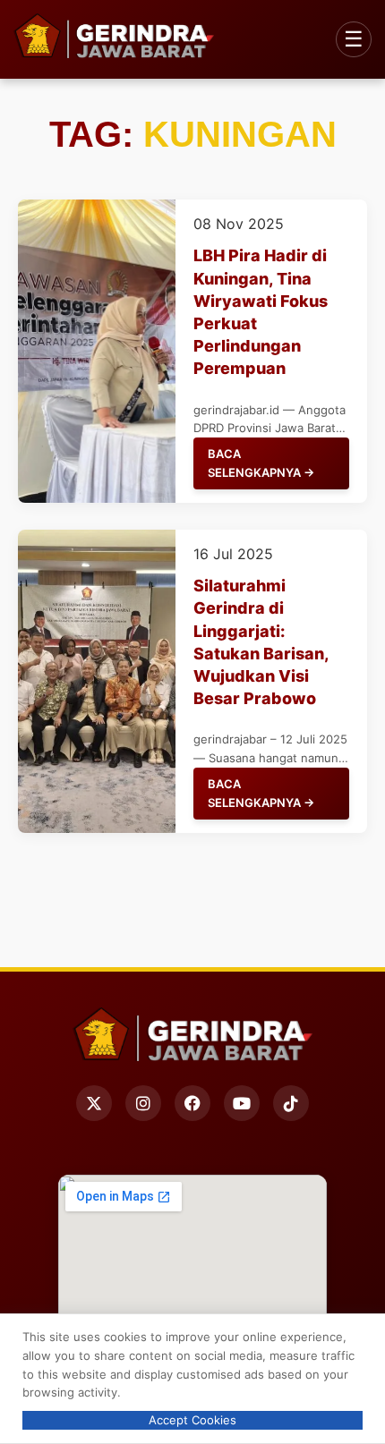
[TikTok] (291, 1103)
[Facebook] (192, 1103)
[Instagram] (143, 1103)
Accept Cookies (192, 1420)
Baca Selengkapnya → (261, 463)
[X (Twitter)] (94, 1103)
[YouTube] (242, 1103)
